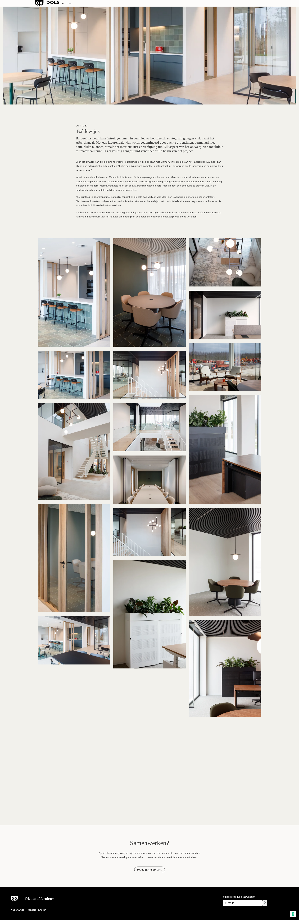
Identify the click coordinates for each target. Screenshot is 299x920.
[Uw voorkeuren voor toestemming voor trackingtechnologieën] (293, 914)
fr (66, 3)
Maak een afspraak (149, 869)
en (70, 3)
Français (31, 909)
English (42, 909)
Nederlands (17, 909)
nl (63, 3)
